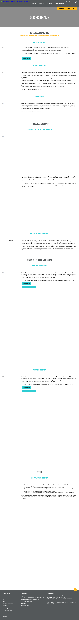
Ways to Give (49, 3)
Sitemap (5, 616)
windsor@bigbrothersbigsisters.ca (31, 599)
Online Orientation (59, 3)
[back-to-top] (75, 589)
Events (4, 597)
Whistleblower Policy (9, 613)
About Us (34, 3)
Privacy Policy (7, 608)
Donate (4, 599)
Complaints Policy (8, 610)
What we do (41, 3)
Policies (5, 605)
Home (4, 596)
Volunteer (5, 601)
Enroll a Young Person (8, 603)
